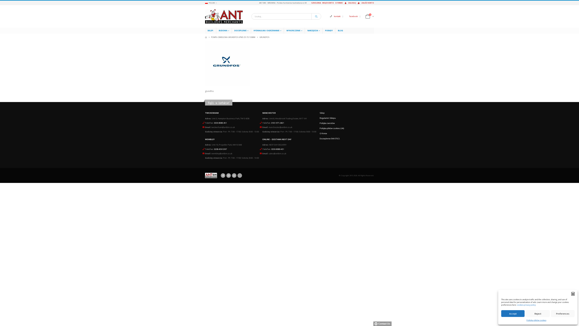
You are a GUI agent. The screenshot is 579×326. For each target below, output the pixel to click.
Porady (329, 30)
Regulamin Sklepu (328, 118)
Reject (538, 313)
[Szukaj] (316, 16)
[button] (572, 293)
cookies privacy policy (526, 305)
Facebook (223, 175)
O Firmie (323, 133)
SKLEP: (210, 30)
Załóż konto (367, 3)
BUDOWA (223, 30)
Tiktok (239, 175)
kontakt (337, 16)
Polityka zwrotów (327, 123)
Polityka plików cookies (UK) (332, 128)
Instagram (228, 175)
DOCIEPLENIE (240, 30)
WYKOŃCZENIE (293, 30)
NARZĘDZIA (312, 30)
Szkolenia (316, 3)
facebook (353, 16)
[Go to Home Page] (206, 37)
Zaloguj (352, 3)
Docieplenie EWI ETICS (330, 138)
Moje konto (328, 3)
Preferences (562, 313)
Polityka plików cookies (536, 320)
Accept (513, 313)
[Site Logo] (224, 16)
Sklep (322, 113)
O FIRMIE (339, 3)
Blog (340, 30)
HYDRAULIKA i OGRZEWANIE (266, 30)
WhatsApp (234, 175)
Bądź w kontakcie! (218, 102)
